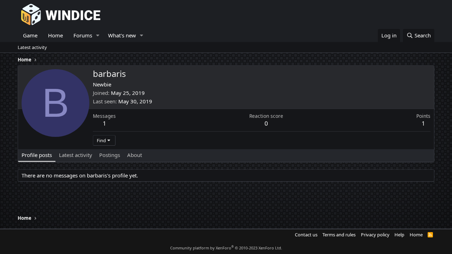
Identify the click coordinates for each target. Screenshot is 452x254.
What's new (122, 35)
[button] (98, 35)
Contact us (306, 234)
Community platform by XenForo (226, 247)
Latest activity (32, 47)
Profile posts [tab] (37, 154)
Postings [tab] (109, 154)
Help (399, 234)
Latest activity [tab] (75, 154)
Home (55, 35)
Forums (82, 35)
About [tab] (134, 154)
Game (30, 35)
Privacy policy (375, 234)
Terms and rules (339, 234)
